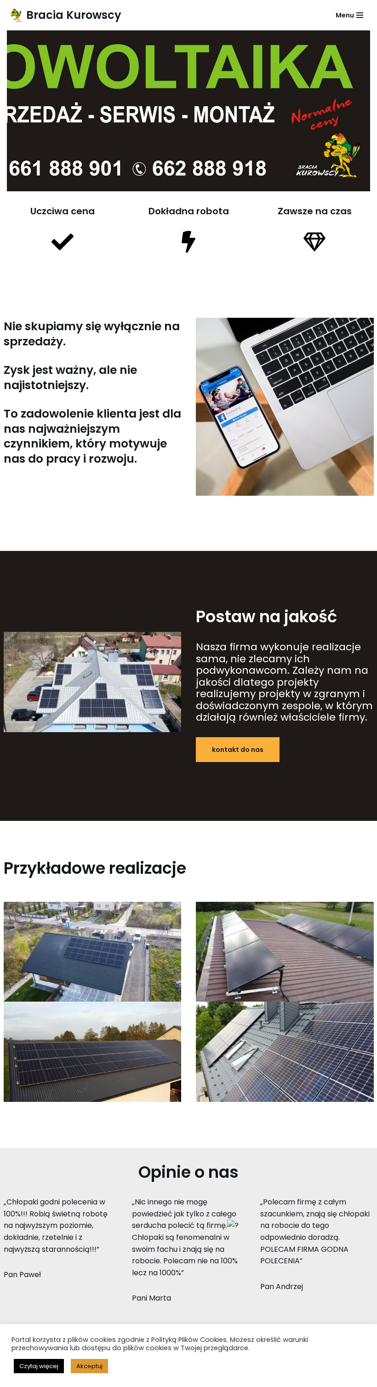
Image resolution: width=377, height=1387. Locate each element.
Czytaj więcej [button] (38, 1366)
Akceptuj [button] (89, 1366)
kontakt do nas (237, 749)
